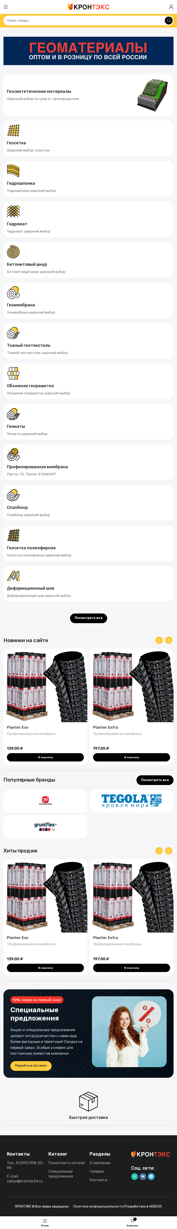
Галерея (97, 1171)
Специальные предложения (60, 1173)
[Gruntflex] (45, 826)
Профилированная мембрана (31, 734)
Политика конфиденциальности (98, 1206)
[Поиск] (169, 20)
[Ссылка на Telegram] (151, 1176)
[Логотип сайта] (88, 6)
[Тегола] (132, 801)
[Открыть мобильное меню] (5, 7)
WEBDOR (155, 1206)
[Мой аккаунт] (171, 7)
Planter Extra (105, 727)
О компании (100, 1163)
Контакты (98, 1180)
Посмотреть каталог (66, 1163)
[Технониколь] (45, 801)
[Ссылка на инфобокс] (88, 95)
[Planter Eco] (45, 685)
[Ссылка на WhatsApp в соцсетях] (134, 1176)
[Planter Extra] (132, 685)
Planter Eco (17, 727)
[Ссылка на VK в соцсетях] (142, 1176)
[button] (45, 757)
